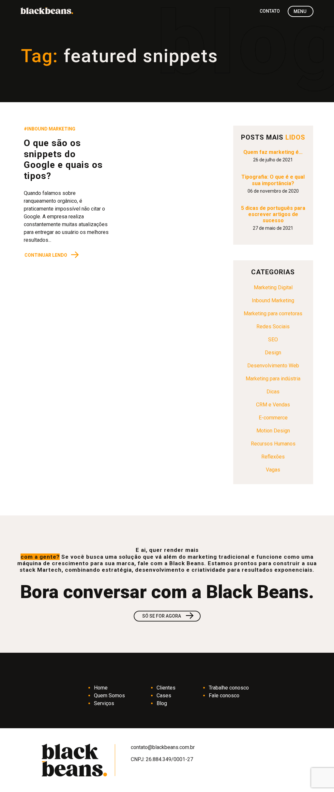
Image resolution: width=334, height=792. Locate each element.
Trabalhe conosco (229, 688)
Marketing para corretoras (273, 313)
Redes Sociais (273, 326)
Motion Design (273, 431)
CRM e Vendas (273, 405)
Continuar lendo (52, 255)
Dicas (273, 392)
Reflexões (273, 457)
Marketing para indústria (273, 379)
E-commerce (273, 418)
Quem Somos (109, 695)
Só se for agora (168, 616)
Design (273, 352)
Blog (162, 703)
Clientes (166, 688)
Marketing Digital (273, 287)
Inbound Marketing (273, 300)
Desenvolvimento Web (273, 365)
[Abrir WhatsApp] (317, 775)
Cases (164, 695)
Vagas (273, 470)
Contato (270, 11)
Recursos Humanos (273, 444)
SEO (273, 339)
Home (101, 688)
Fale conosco (224, 695)
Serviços (104, 703)
